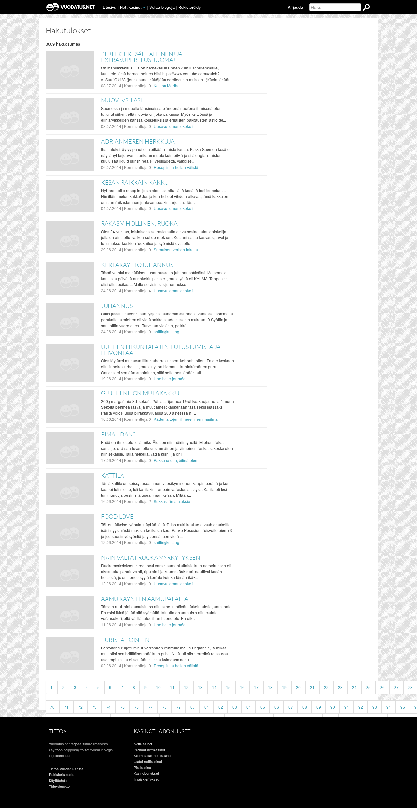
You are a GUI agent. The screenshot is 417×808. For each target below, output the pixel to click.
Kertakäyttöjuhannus (137, 265)
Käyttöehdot (58, 780)
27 (396, 687)
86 (276, 706)
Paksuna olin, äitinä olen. (176, 460)
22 (326, 687)
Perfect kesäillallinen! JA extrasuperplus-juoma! (141, 57)
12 (186, 687)
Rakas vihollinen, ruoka (139, 224)
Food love (117, 516)
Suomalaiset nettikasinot (153, 755)
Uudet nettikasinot (148, 761)
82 (220, 706)
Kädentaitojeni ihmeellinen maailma (186, 419)
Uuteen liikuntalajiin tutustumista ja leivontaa (161, 350)
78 (164, 706)
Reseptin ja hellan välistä (176, 167)
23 (340, 687)
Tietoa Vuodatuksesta (66, 768)
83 (234, 706)
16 (242, 687)
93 (374, 706)
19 (284, 687)
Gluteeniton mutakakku (140, 393)
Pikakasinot (143, 767)
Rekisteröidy (189, 7)
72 (80, 706)
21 (312, 687)
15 (228, 687)
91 (346, 706)
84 (248, 706)
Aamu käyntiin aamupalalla (144, 599)
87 (290, 706)
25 (368, 687)
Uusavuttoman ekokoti (173, 126)
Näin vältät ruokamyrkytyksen (150, 558)
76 (136, 706)
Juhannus (117, 306)
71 (66, 706)
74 (108, 706)
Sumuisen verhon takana (176, 249)
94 (388, 706)
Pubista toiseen (125, 640)
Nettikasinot (131, 7)
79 (178, 706)
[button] (144, 7)
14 (214, 687)
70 (52, 706)
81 (206, 706)
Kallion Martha (167, 85)
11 (172, 687)
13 (200, 687)
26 (382, 687)
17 (256, 687)
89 (318, 706)
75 (122, 706)
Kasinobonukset (146, 773)
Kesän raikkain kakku (135, 182)
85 (262, 706)
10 (158, 687)
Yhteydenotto (59, 786)
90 (332, 706)
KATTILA (112, 475)
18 (270, 687)
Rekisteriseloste (61, 774)
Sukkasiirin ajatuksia (172, 501)
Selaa (162, 7)
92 (360, 706)
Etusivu (109, 7)
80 (192, 706)
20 (298, 687)
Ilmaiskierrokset (146, 779)
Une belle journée (170, 378)
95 (402, 706)
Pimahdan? (118, 434)
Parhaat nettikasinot (149, 749)
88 (304, 706)
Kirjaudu (295, 7)
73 (94, 706)
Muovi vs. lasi (121, 100)
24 (354, 687)
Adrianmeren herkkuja (138, 141)
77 (150, 706)
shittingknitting (166, 331)
